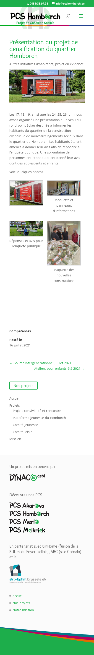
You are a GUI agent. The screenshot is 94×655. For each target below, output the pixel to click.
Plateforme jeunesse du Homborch (39, 418)
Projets (14, 405)
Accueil (14, 398)
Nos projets (23, 385)
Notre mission (23, 610)
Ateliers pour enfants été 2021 (59, 368)
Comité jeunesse (25, 425)
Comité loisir (22, 432)
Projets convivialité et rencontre (37, 410)
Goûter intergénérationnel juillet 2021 (40, 363)
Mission (15, 439)
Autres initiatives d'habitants (31, 64)
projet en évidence (69, 64)
